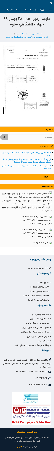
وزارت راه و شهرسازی (40, 314)
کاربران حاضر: (43, 282)
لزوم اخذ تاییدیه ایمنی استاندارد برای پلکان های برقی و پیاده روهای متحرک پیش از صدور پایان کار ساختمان (26, 161)
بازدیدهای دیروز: (42, 291)
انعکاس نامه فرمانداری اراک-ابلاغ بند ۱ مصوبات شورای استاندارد (26, 167)
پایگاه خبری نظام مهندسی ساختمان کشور (32, 345)
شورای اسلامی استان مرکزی (38, 336)
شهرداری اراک (43, 340)
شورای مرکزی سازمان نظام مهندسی (34, 332)
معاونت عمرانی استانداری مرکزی (35, 327)
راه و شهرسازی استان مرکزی (37, 323)
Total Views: (34, 300)
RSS (46, 177)
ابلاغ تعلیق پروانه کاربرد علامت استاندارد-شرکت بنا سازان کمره (26, 154)
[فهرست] (51, 10)
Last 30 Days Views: (33, 295)
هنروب (19, 446)
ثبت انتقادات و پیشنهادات (27, 432)
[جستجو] (51, 3)
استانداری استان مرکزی (39, 318)
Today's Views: (37, 287)
